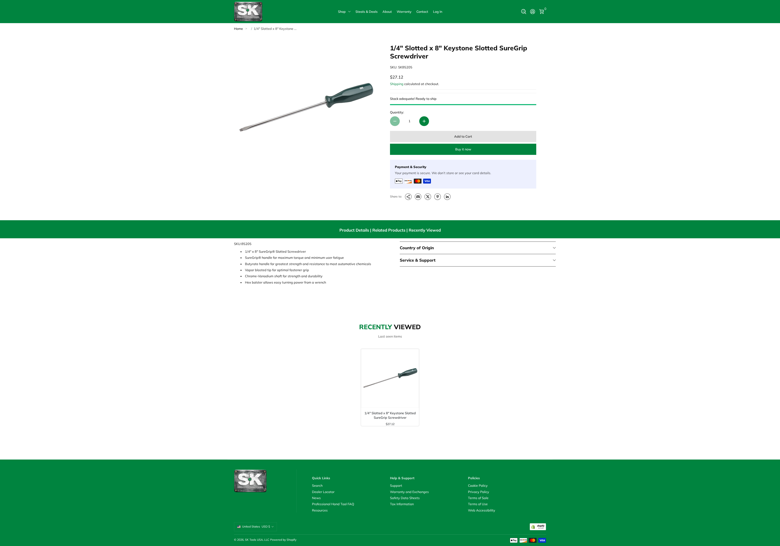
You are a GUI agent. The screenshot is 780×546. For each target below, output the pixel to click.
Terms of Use (478, 504)
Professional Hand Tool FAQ (333, 504)
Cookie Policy (478, 485)
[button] (523, 11)
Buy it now (463, 149)
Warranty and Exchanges (409, 492)
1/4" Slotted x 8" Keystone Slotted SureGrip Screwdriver (390, 415)
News (316, 498)
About (387, 12)
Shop (342, 12)
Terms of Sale (478, 498)
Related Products (388, 230)
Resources (320, 510)
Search (317, 485)
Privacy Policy (478, 492)
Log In (437, 12)
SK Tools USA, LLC (257, 540)
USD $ (256, 526)
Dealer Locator (323, 492)
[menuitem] (351, 485)
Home (238, 29)
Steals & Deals (366, 12)
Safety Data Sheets (405, 498)
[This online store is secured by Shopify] (538, 526)
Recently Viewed (425, 230)
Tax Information (402, 504)
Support (396, 485)
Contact (422, 12)
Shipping (396, 84)
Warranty (404, 12)
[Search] (523, 11)
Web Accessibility (481, 510)
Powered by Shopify (283, 540)
